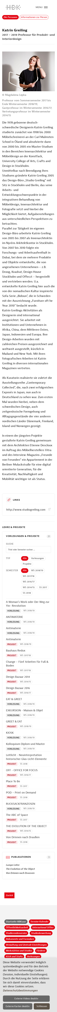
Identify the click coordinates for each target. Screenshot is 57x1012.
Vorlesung (13, 610)
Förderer (41, 950)
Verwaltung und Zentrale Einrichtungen (26, 944)
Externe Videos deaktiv (26, 998)
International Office (42, 927)
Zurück (9, 895)
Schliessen (42, 1006)
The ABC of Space (17, 815)
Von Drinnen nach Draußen (23, 837)
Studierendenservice (16, 933)
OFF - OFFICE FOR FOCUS (22, 770)
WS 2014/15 (29, 587)
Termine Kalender (39, 921)
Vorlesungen (37, 558)
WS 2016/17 (28, 581)
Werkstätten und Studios (19, 950)
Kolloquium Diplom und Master (25, 744)
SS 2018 (27, 592)
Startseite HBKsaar (16, 921)
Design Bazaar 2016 (18, 688)
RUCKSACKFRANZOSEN (20, 804)
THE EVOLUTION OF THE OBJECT (26, 826)
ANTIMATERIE (14, 617)
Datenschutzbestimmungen (20, 990)
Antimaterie (13, 628)
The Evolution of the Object (20, 868)
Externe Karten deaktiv (18, 1006)
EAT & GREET (14, 699)
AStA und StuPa (14, 956)
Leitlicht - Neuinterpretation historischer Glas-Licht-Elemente (26, 757)
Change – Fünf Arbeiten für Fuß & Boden (27, 664)
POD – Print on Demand (21, 792)
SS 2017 (43, 587)
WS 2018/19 (37, 570)
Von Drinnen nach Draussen (20, 873)
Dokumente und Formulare (20, 939)
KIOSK (10, 733)
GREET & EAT (14, 721)
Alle (25, 558)
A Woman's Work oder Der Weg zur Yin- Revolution (27, 604)
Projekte (27, 563)
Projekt (11, 644)
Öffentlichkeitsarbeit (17, 927)
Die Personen (10, 17)
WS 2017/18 (28, 576)
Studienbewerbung (41, 933)
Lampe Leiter (13, 865)
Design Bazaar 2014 (18, 677)
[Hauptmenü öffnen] (46, 7)
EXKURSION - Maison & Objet (24, 710)
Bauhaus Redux (15, 650)
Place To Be (13, 781)
